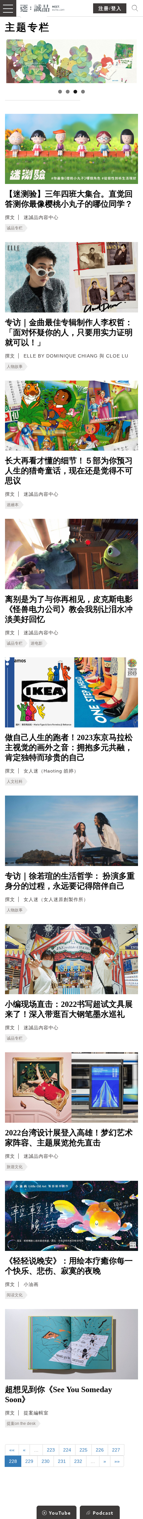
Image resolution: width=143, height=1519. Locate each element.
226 (100, 1450)
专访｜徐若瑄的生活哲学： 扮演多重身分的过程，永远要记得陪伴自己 (70, 881)
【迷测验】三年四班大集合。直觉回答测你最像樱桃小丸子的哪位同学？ (69, 199)
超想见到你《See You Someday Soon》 (58, 1394)
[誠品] (43, 7)
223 (51, 1450)
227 (116, 1450)
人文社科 (15, 781)
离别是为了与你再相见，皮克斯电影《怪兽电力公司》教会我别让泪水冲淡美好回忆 (69, 609)
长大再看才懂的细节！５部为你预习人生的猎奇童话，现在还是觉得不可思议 (69, 470)
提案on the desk (21, 1423)
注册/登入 (110, 8)
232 (78, 1461)
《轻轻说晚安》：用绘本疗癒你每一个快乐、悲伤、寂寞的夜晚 (69, 1266)
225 (83, 1450)
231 (62, 1461)
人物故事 (15, 366)
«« (12, 1450)
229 (29, 1461)
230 (46, 1461)
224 (67, 1450)
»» (117, 1461)
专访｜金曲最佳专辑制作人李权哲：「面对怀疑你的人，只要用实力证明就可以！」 (69, 332)
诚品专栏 (15, 228)
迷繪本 (13, 504)
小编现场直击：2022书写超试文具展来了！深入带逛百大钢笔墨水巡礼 (69, 1009)
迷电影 (37, 643)
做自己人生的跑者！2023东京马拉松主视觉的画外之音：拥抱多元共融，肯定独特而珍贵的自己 (69, 747)
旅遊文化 (15, 1166)
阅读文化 (15, 1295)
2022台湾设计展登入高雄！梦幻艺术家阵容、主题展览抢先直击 (69, 1137)
